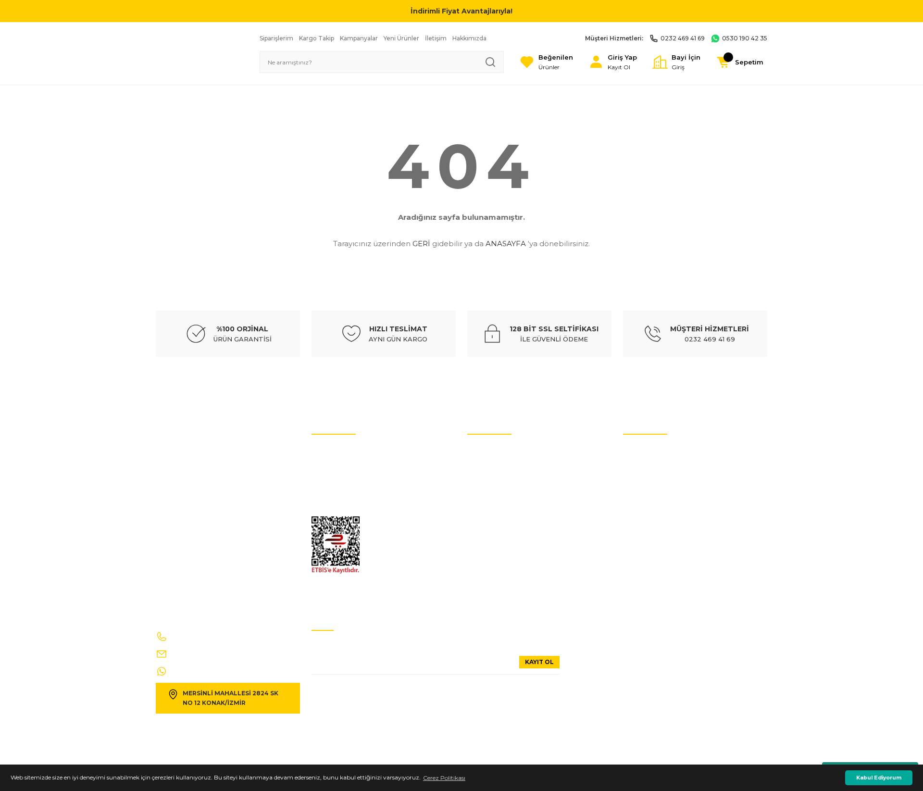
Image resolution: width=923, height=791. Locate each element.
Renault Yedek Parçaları (500, 537)
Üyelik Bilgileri (642, 465)
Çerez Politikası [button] (444, 777)
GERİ (421, 243)
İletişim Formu (332, 494)
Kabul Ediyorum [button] (878, 778)
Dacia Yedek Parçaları (496, 595)
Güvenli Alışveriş (646, 509)
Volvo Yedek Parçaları (496, 494)
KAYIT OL (539, 661)
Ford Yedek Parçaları (495, 552)
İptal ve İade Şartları (339, 451)
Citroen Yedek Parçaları (499, 509)
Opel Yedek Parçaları (495, 566)
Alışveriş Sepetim (647, 552)
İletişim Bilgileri (644, 451)
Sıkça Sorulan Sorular (652, 480)
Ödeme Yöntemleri (649, 537)
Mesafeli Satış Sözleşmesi (657, 523)
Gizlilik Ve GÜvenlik (338, 509)
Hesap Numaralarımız (342, 480)
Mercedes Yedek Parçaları (501, 523)
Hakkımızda (640, 494)
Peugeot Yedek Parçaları (500, 581)
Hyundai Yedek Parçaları (500, 480)
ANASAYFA (506, 243)
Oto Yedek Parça (490, 451)
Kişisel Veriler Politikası (342, 465)
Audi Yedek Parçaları (495, 465)
